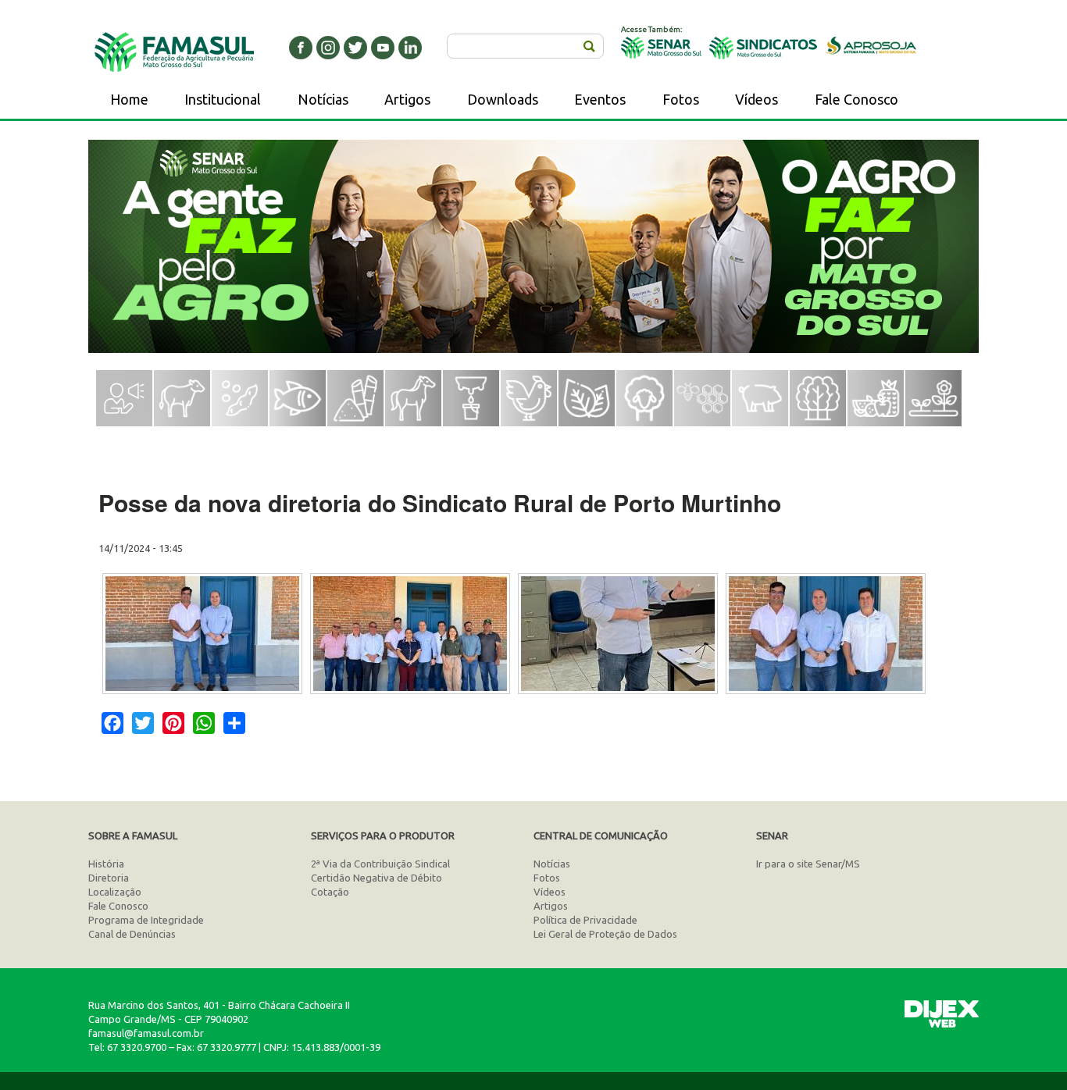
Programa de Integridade (146, 919)
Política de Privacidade (585, 919)
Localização (114, 891)
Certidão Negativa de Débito (376, 877)
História (106, 863)
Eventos (600, 99)
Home (129, 99)
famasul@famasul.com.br (146, 1033)
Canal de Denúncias (132, 933)
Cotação (330, 891)
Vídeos (756, 99)
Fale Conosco (856, 99)
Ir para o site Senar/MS (808, 863)
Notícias (323, 99)
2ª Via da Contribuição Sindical (380, 863)
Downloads (502, 99)
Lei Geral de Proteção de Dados (605, 933)
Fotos (680, 99)
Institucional (222, 99)
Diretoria (108, 877)
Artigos (407, 99)
